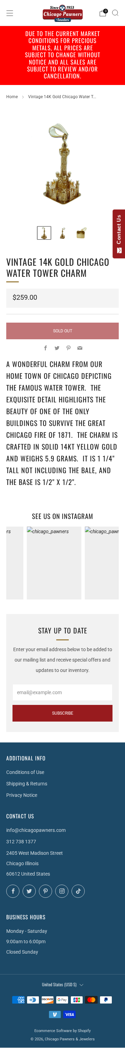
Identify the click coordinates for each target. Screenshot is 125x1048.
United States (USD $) (59, 984)
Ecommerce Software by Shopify (62, 1031)
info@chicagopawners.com (36, 830)
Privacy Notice (21, 795)
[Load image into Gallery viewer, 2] (62, 233)
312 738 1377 (21, 841)
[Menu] (9, 13)
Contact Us (119, 231)
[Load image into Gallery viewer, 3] (81, 233)
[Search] (115, 12)
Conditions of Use (25, 772)
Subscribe (62, 713)
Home (12, 96)
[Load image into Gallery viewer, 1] (44, 233)
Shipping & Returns (26, 783)
